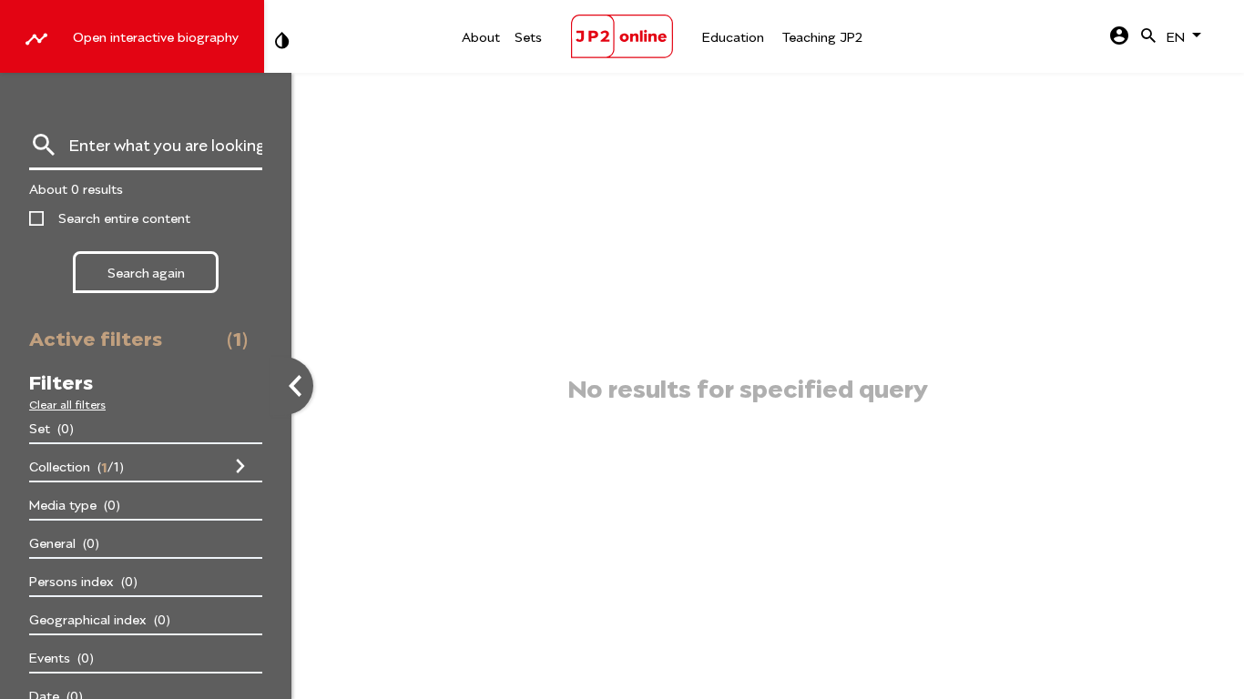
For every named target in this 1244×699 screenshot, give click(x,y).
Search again (146, 271)
